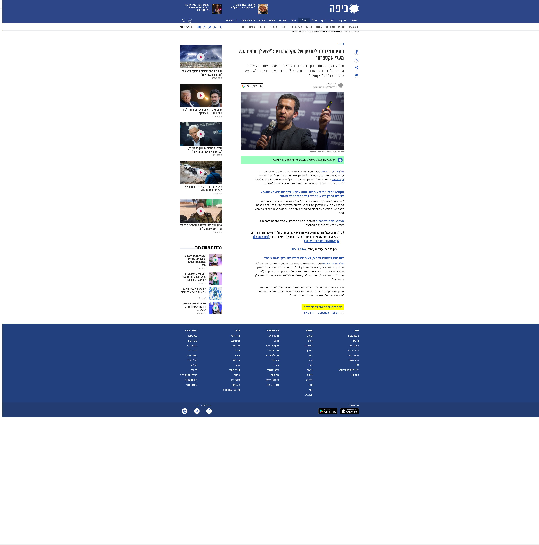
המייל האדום (354, 360)
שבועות (237, 375)
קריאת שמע (192, 355)
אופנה (262, 20)
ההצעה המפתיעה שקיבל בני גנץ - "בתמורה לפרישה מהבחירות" (204, 150)
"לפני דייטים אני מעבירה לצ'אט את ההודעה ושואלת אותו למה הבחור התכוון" (194, 277)
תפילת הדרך (192, 360)
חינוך (311, 385)
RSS (357, 365)
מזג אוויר (273, 27)
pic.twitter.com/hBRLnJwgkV (321, 241)
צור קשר (355, 341)
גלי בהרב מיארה (272, 380)
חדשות (354, 20)
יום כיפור (236, 345)
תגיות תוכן (355, 375)
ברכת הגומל (192, 350)
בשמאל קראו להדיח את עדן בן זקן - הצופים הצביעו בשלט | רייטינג (197, 7)
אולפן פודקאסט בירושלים (348, 370)
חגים (238, 330)
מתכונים (284, 27)
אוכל (294, 20)
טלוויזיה (283, 20)
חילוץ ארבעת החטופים (332, 171)
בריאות (310, 370)
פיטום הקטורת (191, 380)
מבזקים (342, 20)
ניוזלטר (199, 27)
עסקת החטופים (272, 345)
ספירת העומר (234, 370)
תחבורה (309, 380)
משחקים (341, 27)
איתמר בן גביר (273, 370)
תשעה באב (235, 380)
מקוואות (252, 27)
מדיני (310, 360)
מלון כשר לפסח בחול (231, 390)
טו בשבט (236, 360)
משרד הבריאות (273, 385)
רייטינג (276, 365)
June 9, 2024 (298, 249)
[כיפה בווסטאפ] (209, 27)
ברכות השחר (192, 345)
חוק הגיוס (275, 375)
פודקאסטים (231, 20)
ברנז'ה (304, 20)
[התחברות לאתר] (190, 20)
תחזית (310, 336)
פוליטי (310, 341)
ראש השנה (235, 341)
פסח (238, 365)
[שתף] (356, 52)
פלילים (310, 375)
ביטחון (310, 350)
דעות (332, 20)
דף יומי (194, 370)
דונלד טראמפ (273, 350)
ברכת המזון (192, 341)
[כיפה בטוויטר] (214, 27)
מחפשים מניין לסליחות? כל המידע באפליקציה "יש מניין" (193, 290)
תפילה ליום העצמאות (188, 375)
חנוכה (237, 355)
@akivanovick (261, 237)
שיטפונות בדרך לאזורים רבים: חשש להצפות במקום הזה (203, 189)
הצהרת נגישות (353, 355)
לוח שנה (318, 27)
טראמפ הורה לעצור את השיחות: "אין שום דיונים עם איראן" (202, 111)
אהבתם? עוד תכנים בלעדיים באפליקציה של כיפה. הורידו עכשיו (303, 159)
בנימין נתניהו (274, 336)
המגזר (310, 365)
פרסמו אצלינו (353, 336)
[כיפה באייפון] (349, 411)
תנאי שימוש (354, 345)
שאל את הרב (296, 27)
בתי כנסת (263, 27)
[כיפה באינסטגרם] (204, 27)
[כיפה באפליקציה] (328, 411)
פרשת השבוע (248, 20)
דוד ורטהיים (309, 313)
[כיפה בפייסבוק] (220, 27)
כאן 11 (336, 313)
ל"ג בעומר (236, 385)
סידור (243, 27)
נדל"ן (314, 20)
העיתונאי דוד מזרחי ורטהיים (330, 221)
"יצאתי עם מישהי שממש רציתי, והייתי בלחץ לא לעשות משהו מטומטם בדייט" (195, 260)
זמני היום (308, 27)
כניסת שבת (330, 27)
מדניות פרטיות (353, 350)
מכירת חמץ (235, 336)
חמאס (276, 341)
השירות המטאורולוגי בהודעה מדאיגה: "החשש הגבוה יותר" (202, 73)
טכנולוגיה (309, 395)
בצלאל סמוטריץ (272, 355)
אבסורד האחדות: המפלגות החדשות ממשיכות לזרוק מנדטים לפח (194, 307)
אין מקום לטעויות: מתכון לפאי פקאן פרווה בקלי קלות (243, 6)
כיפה (343, 8)
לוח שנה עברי (191, 385)
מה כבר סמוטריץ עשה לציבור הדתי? (322, 307)
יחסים (272, 20)
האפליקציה (353, 27)
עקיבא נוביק (337, 179)
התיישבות (309, 345)
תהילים (194, 365)
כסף (323, 20)
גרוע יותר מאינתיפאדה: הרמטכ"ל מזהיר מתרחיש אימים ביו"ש (201, 227)
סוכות (237, 350)
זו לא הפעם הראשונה (333, 263)
